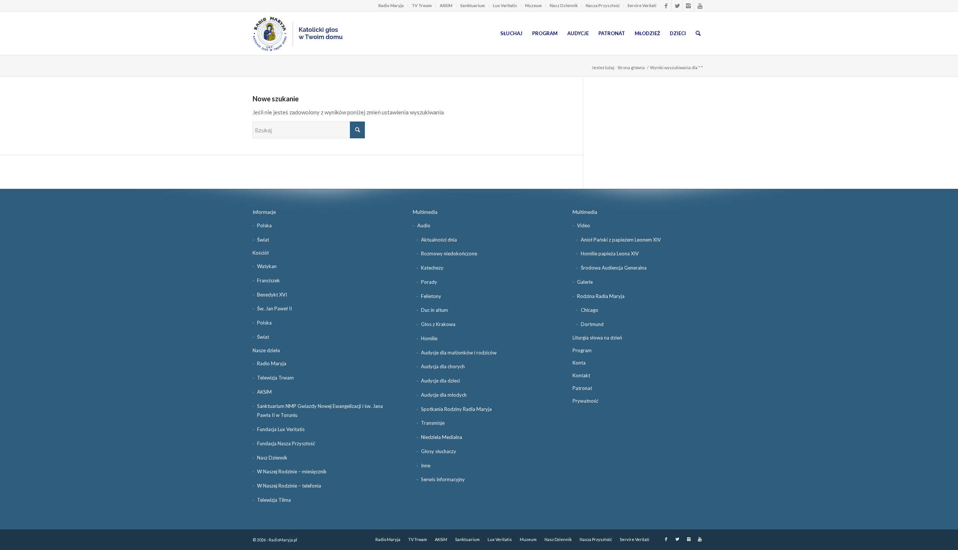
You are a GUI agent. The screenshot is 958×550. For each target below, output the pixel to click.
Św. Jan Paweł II (274, 308)
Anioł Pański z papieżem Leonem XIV (621, 240)
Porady (429, 282)
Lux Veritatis (505, 5)
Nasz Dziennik (564, 5)
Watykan (267, 266)
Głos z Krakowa (438, 324)
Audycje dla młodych (444, 395)
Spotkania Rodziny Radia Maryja (456, 409)
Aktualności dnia (439, 240)
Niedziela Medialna (441, 437)
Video (583, 225)
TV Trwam (422, 5)
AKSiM (446, 5)
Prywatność (585, 401)
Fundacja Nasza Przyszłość (286, 443)
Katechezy (432, 268)
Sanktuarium (472, 5)
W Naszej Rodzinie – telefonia (289, 486)
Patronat (582, 388)
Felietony (431, 296)
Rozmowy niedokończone (449, 253)
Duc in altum (434, 310)
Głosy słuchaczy (438, 451)
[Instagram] (688, 5)
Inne (425, 465)
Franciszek (268, 280)
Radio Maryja (391, 5)
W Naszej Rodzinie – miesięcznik (292, 471)
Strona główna (631, 67)
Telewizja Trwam (275, 378)
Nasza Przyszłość (603, 5)
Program (582, 350)
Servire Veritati (642, 5)
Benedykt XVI (272, 295)
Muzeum (533, 5)
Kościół (261, 253)
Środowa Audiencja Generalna (614, 268)
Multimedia (425, 212)
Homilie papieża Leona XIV (610, 253)
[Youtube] (699, 5)
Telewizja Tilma (274, 500)
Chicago (589, 310)
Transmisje (433, 423)
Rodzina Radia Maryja (601, 296)
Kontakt (581, 375)
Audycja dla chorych (443, 366)
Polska (264, 225)
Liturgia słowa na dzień (597, 338)
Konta (579, 363)
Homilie (429, 338)
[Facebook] (665, 5)
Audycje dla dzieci (440, 381)
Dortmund (592, 324)
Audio (423, 225)
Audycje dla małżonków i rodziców (459, 353)
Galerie (585, 282)
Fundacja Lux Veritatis (281, 429)
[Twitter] (677, 5)
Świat (263, 240)
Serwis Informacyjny (443, 479)
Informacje (264, 212)
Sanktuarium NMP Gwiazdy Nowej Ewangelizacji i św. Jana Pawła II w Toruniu (320, 410)
